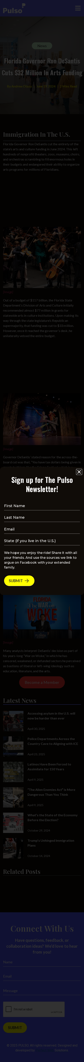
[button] (79, 471)
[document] (42, 531)
